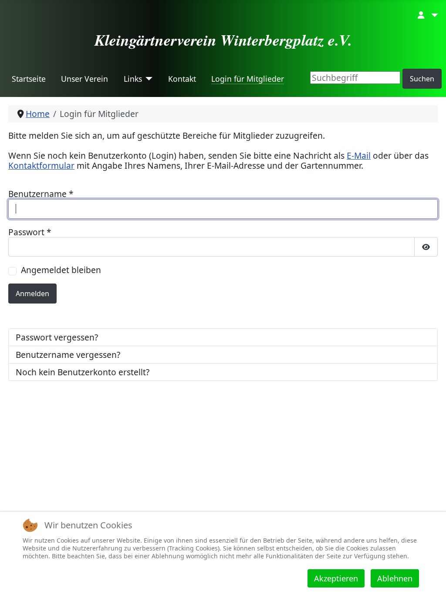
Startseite (29, 78)
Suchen (422, 78)
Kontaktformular (41, 165)
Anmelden (32, 293)
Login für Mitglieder (247, 78)
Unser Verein (84, 78)
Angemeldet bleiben (61, 270)
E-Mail (359, 155)
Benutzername (41, 194)
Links (133, 78)
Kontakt (182, 78)
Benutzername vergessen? (68, 354)
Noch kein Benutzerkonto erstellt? (82, 372)
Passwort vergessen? (57, 337)
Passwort (29, 232)
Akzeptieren (336, 578)
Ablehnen (394, 578)
